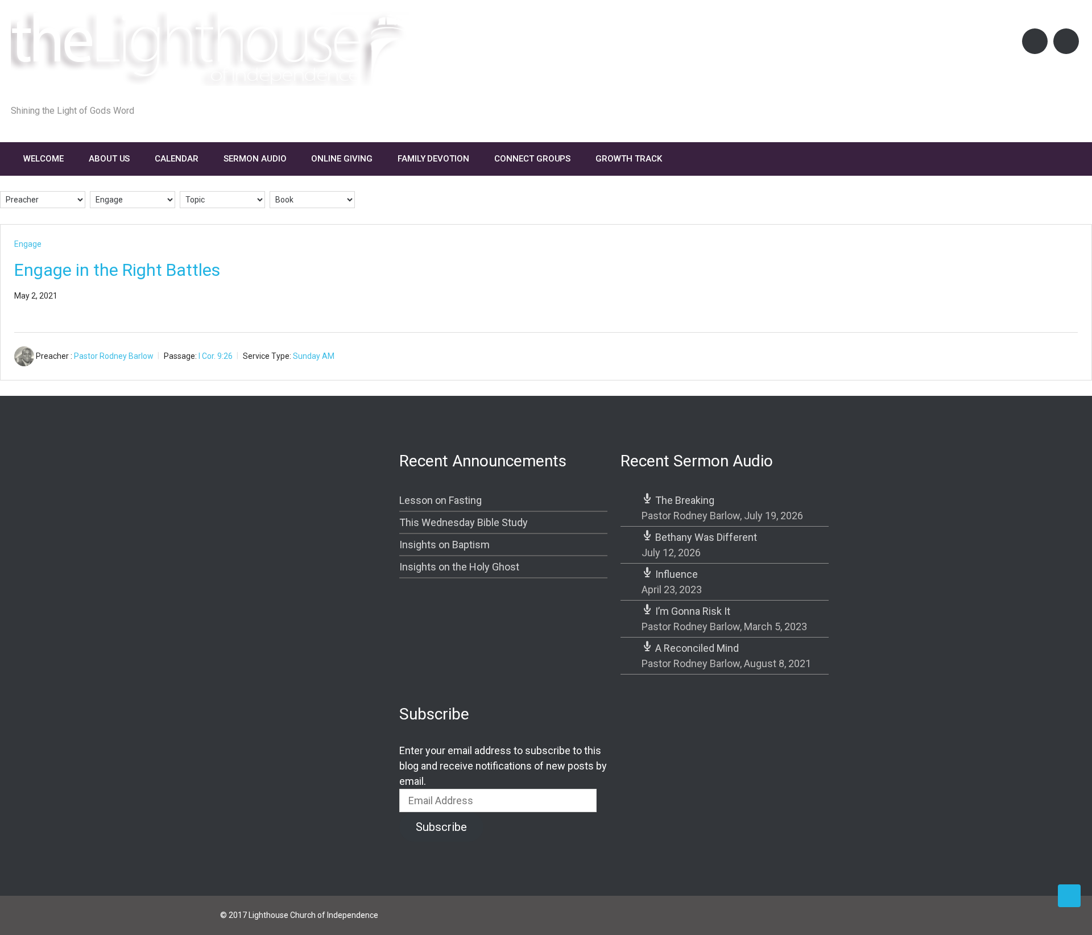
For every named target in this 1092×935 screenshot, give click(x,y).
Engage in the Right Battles (117, 270)
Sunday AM (313, 356)
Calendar (176, 159)
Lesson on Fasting (440, 500)
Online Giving (341, 159)
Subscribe (441, 827)
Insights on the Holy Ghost (459, 567)
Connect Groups (532, 159)
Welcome (43, 159)
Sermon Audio (255, 159)
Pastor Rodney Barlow (114, 356)
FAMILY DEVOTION (433, 159)
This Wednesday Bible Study (463, 522)
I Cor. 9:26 (215, 356)
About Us (109, 159)
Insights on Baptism (444, 545)
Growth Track (628, 159)
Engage (28, 244)
